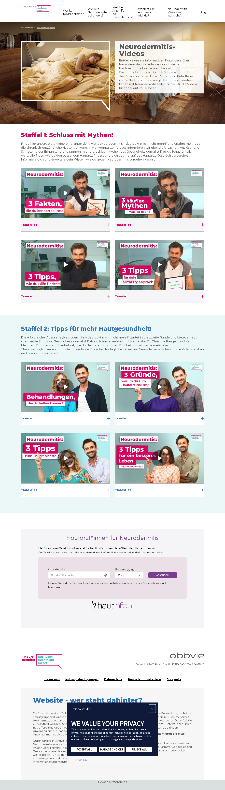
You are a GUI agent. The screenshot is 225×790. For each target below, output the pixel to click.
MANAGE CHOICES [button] (111, 749)
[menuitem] (71, 12)
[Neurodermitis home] (37, 9)
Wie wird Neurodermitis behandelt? (95, 12)
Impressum (52, 679)
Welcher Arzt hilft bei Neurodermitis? (120, 12)
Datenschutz (113, 679)
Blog (202, 12)
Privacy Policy (81, 760)
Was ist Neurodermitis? (71, 12)
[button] (152, 709)
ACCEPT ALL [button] (84, 749)
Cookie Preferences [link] (112, 782)
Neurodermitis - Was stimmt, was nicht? (177, 12)
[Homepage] (42, 660)
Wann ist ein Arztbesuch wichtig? (146, 12)
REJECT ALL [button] (139, 749)
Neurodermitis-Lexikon (144, 679)
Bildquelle (174, 679)
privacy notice (79, 732)
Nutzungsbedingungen (81, 679)
